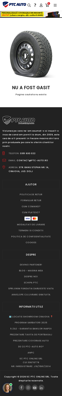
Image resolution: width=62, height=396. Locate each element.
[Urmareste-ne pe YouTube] (35, 387)
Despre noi (31, 276)
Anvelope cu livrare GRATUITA (31, 294)
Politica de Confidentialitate (31, 236)
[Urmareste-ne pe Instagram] (28, 387)
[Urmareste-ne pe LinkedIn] (41, 387)
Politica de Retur (31, 194)
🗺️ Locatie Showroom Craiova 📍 (31, 316)
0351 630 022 (28, 153)
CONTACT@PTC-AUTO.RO (32, 160)
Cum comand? (31, 206)
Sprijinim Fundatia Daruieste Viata (31, 288)
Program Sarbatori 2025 (31, 322)
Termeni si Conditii (31, 230)
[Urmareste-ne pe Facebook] (21, 387)
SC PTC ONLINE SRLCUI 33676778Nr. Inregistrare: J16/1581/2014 (31, 362)
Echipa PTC (31, 282)
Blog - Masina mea (31, 270)
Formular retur (31, 200)
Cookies (31, 242)
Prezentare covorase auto (31, 340)
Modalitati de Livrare (31, 224)
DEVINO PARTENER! (31, 264)
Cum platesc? (31, 212)
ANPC (31, 352)
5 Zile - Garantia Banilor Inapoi (31, 328)
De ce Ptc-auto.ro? (31, 346)
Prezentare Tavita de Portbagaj (31, 334)
